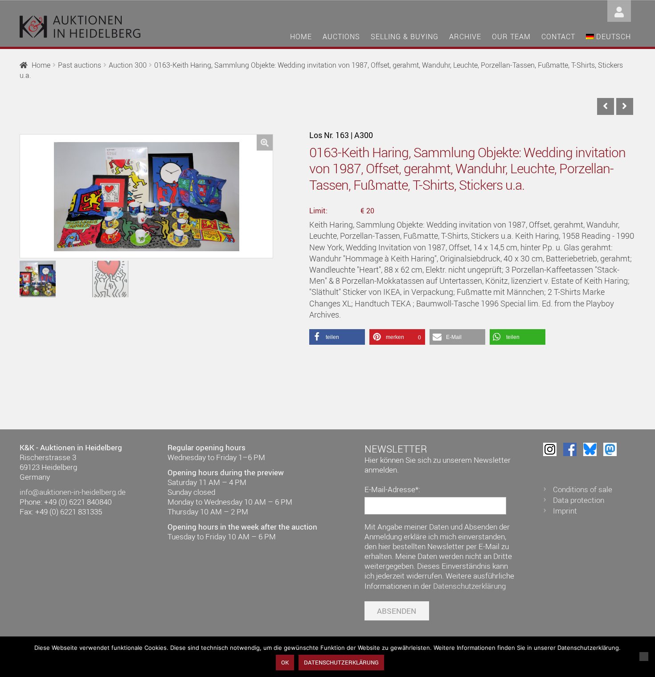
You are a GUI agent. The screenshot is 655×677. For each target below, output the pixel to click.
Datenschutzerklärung (469, 586)
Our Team (511, 36)
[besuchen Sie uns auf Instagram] (550, 449)
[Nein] (643, 656)
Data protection (578, 500)
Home (301, 36)
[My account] (619, 10)
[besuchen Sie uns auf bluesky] (590, 449)
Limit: (318, 211)
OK (285, 662)
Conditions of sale (582, 489)
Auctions (341, 36)
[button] (265, 143)
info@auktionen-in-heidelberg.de (73, 492)
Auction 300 (128, 65)
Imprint (565, 511)
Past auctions (79, 65)
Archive (465, 36)
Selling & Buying (404, 36)
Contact (558, 36)
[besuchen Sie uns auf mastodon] (610, 449)
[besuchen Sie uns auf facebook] (570, 449)
